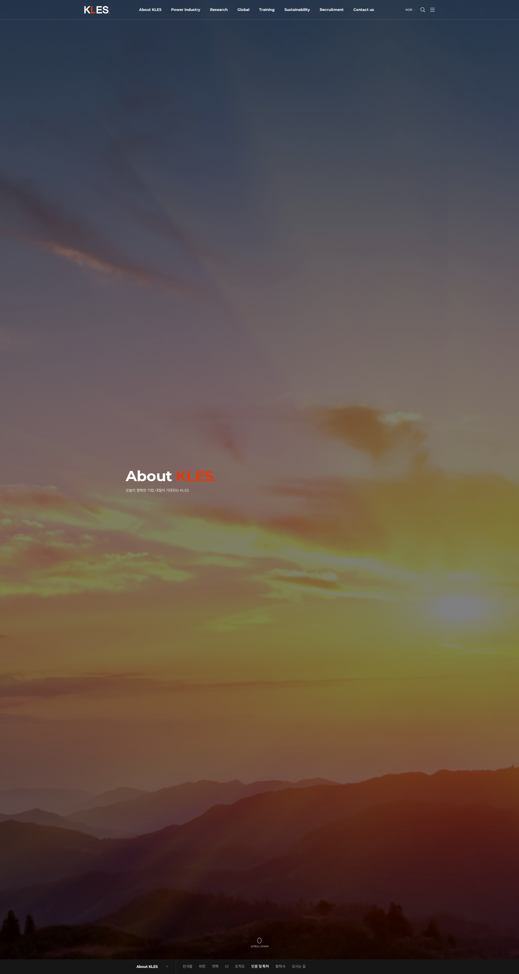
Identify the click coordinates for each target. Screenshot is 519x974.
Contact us (363, 10)
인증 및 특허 (260, 966)
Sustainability (297, 10)
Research (219, 10)
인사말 (188, 966)
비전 (202, 966)
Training (267, 10)
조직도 (240, 966)
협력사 (280, 966)
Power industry (185, 10)
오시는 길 (299, 966)
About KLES (150, 10)
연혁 (215, 966)
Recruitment (332, 10)
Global (243, 10)
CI (226, 966)
